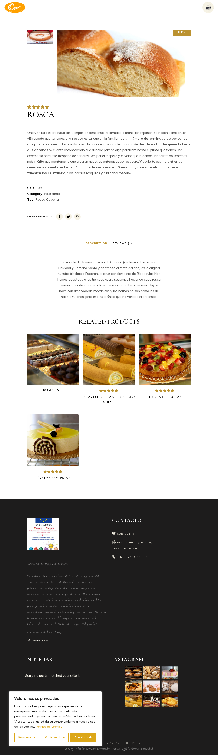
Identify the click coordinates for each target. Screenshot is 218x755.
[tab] (97, 243)
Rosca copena (47, 199)
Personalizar (26, 737)
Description (97, 243)
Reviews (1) (122, 243)
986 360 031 (139, 557)
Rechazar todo (55, 737)
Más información (37, 640)
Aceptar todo (84, 737)
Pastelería (52, 193)
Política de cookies (49, 727)
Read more (56, 378)
